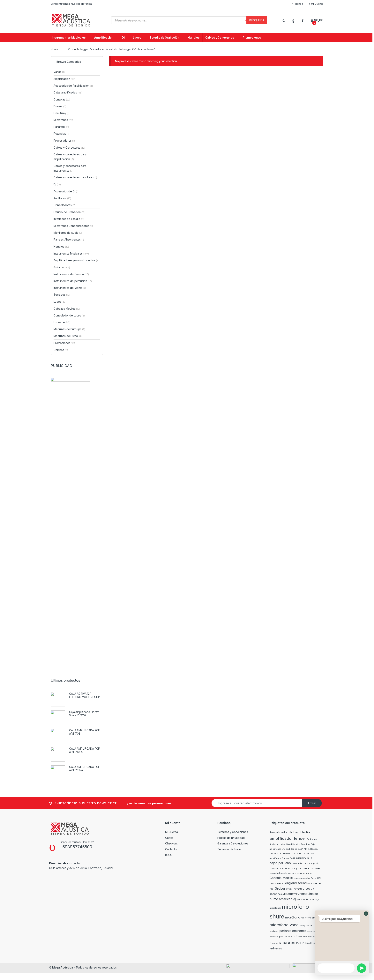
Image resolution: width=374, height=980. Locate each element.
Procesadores (64, 140)
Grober (280, 888)
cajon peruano (280, 863)
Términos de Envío (229, 849)
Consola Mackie (281, 878)
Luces (137, 37)
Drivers (60, 106)
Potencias (61, 133)
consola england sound (300, 873)
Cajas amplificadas (68, 92)
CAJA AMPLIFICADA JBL (301, 858)
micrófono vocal (285, 924)
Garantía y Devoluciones (232, 843)
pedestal (311, 931)
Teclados (62, 294)
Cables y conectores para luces (75, 177)
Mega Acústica (62, 967)
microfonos (275, 908)
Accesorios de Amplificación (74, 85)
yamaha (278, 948)
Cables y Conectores (219, 37)
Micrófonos (63, 120)
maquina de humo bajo (307, 899)
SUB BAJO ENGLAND (301, 943)
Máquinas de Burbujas (69, 329)
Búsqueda (256, 20)
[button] (366, 913)
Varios (59, 71)
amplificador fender (288, 838)
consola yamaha (302, 878)
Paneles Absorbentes (69, 239)
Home (54, 49)
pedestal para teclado (281, 936)
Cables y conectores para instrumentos (70, 168)
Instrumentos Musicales (69, 37)
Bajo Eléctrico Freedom (298, 844)
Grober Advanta (294, 889)
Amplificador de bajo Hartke (290, 832)
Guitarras (62, 267)
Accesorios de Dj (66, 191)
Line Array (61, 113)
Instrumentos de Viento (70, 287)
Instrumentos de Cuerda (71, 274)
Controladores (65, 205)
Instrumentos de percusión (73, 281)
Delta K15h (316, 878)
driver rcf (279, 883)
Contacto (171, 849)
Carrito (169, 837)
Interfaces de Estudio (69, 218)
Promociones (252, 37)
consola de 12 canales (308, 868)
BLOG (168, 855)
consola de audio (278, 873)
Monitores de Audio (68, 232)
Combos (61, 350)
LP (304, 889)
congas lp (314, 863)
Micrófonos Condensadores (73, 225)
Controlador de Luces (69, 315)
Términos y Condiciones (232, 832)
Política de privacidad (231, 837)
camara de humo (300, 863)
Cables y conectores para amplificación (70, 157)
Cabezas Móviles (67, 308)
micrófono (292, 917)
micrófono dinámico (311, 918)
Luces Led (62, 322)
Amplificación (103, 37)
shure (284, 942)
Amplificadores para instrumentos (76, 260)
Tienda (299, 3)
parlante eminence (292, 931)
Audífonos (62, 198)
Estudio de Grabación (164, 37)
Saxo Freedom (304, 936)
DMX (272, 883)
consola (274, 868)
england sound (296, 883)
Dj (123, 37)
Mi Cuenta (317, 3)
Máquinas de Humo (68, 336)
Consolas (62, 99)
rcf (295, 936)
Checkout (171, 843)
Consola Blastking (288, 868)
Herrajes (194, 37)
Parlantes (61, 126)
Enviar (312, 803)
